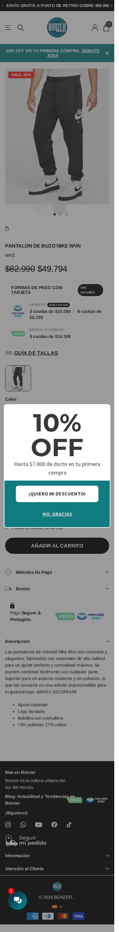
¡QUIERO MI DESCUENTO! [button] (57, 493)
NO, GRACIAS (57, 514)
